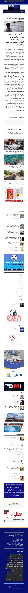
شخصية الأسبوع (20, 570)
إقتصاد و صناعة (12, 556)
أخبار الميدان (21, 554)
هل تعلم (13, 579)
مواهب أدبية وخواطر (19, 293)
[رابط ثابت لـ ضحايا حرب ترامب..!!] (22, 399)
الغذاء (14, 562)
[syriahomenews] (14, 8)
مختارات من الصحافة (19, 577)
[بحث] (5, 1)
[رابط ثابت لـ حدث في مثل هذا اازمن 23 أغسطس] (22, 480)
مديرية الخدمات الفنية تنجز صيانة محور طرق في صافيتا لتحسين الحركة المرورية (14, 182)
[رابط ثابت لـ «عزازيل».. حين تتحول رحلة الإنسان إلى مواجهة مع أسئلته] (22, 470)
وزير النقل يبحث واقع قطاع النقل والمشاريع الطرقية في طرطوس (14, 152)
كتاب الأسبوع (21, 575)
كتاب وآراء (15, 575)
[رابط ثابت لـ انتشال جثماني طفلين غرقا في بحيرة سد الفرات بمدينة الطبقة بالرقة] (14, 164)
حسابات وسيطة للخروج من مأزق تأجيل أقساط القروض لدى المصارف (13, 132)
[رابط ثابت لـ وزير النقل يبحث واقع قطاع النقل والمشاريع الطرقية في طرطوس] (14, 149)
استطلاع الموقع (20, 281)
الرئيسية (21, 17)
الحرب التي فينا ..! (15, 401)
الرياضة (21, 289)
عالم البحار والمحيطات (18, 287)
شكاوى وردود (20, 277)
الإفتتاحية (9, 558)
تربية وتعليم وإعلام (19, 279)
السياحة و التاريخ (10, 560)
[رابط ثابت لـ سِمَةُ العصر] (22, 306)
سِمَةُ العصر (17, 303)
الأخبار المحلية (14, 558)
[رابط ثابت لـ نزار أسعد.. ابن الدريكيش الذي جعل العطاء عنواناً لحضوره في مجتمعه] (22, 440)
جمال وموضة (20, 295)
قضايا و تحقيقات (20, 283)
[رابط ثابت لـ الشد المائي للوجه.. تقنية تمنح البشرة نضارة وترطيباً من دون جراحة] (22, 251)
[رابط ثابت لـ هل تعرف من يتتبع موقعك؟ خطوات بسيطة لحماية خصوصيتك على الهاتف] (22, 240)
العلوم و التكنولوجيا (19, 273)
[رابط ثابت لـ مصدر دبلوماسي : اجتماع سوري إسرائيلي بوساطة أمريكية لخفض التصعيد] (22, 234)
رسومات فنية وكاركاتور (9, 568)
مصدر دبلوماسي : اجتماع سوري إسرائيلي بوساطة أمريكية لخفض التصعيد (12, 232)
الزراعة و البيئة (17, 560)
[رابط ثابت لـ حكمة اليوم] (22, 331)
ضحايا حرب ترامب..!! (15, 395)
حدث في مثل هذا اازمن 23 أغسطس (12, 476)
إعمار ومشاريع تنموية (19, 556)
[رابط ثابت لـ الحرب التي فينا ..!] (22, 404)
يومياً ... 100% (8, 579)
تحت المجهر (10, 562)
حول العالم (16, 568)
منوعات (7, 577)
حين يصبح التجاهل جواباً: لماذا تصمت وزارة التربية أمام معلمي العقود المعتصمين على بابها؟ (12, 226)
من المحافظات (15, 17)
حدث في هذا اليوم (10, 566)
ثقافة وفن (21, 566)
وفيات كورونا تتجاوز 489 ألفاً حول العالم (16, 129)
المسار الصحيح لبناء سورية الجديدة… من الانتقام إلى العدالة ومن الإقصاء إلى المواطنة (11, 215)
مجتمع (22, 285)
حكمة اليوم (17, 328)
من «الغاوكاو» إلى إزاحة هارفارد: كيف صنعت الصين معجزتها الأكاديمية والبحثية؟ (12, 407)
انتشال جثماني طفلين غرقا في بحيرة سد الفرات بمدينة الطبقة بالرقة (15, 167)
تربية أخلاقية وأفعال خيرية (18, 291)
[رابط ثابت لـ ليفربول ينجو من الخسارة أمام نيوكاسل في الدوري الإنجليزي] (22, 245)
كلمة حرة (11, 575)
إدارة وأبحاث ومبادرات (19, 275)
